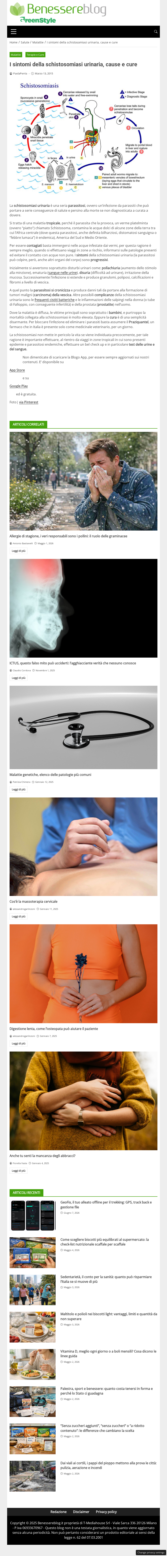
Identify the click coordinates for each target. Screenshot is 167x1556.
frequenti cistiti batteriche (55, 299)
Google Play (19, 386)
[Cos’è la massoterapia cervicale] (83, 846)
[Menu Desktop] (14, 32)
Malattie (16, 54)
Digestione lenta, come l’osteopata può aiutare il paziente (54, 1028)
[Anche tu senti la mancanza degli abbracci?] (83, 1101)
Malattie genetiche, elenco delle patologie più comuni (50, 774)
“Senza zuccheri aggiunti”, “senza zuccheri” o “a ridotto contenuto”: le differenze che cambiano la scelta (102, 1428)
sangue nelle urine (62, 272)
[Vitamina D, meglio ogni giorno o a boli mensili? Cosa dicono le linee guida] (33, 1364)
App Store (17, 370)
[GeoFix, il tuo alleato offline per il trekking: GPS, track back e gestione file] (33, 1215)
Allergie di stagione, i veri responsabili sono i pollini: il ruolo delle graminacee (68, 536)
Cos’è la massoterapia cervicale (33, 901)
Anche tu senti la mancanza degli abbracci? (42, 1155)
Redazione (59, 1512)
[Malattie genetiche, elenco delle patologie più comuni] (83, 727)
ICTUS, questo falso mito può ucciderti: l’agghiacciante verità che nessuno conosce (73, 663)
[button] (155, 31)
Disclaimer (81, 1512)
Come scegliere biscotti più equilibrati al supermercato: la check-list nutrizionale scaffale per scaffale (104, 1241)
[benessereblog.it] (58, 12)
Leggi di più (18, 551)
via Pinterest (28, 402)
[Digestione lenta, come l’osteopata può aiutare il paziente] (83, 973)
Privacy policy (106, 1512)
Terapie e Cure (35, 54)
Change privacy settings (151, 1552)
